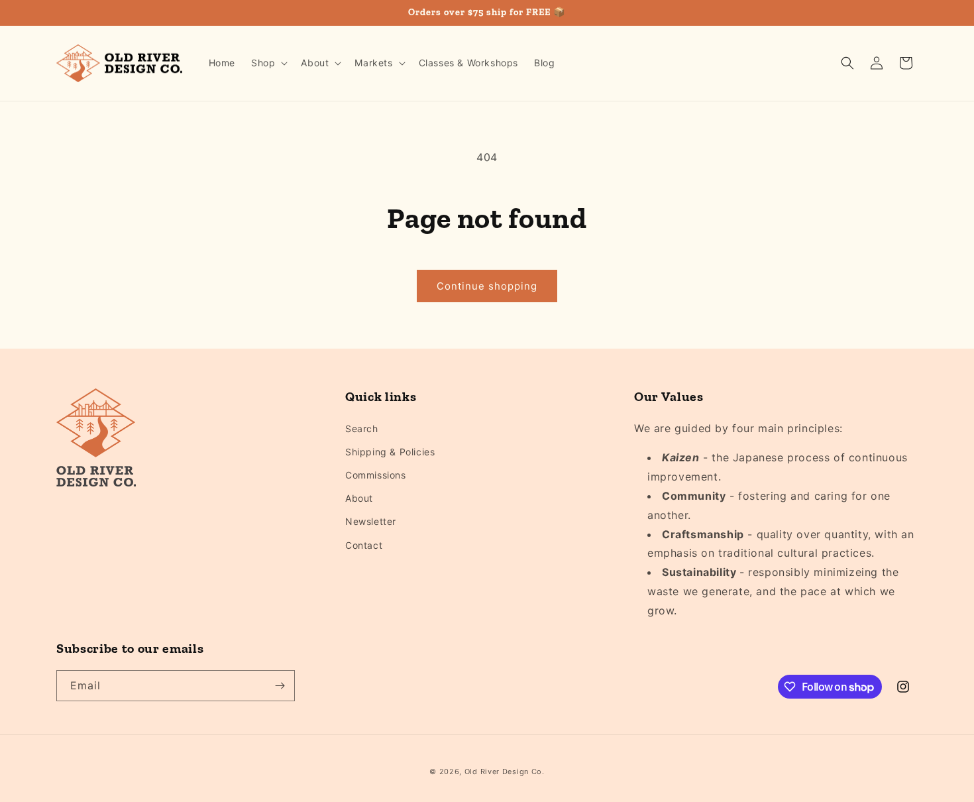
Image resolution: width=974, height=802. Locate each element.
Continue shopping (487, 286)
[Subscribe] (279, 685)
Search (361, 428)
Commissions (375, 475)
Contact (363, 545)
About (359, 498)
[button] (268, 63)
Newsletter (370, 521)
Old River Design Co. (504, 771)
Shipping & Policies (390, 451)
